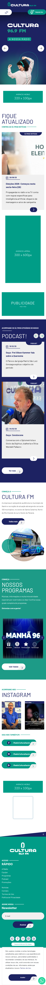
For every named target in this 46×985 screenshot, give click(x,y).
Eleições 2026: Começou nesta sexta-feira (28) (20, 185)
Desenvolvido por (23, 944)
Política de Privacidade (11, 897)
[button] (37, 12)
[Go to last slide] (5, 48)
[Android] (34, 939)
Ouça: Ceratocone (14, 435)
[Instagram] (28, 939)
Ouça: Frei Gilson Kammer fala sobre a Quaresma (20, 354)
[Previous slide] (4, 637)
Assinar (23, 925)
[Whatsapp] (41, 980)
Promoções (6, 882)
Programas (6, 875)
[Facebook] (17, 939)
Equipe (5, 872)
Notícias (5, 887)
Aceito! (22, 977)
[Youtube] (23, 939)
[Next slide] (41, 48)
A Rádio (5, 869)
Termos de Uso (25, 968)
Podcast (5, 879)
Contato (5, 891)
